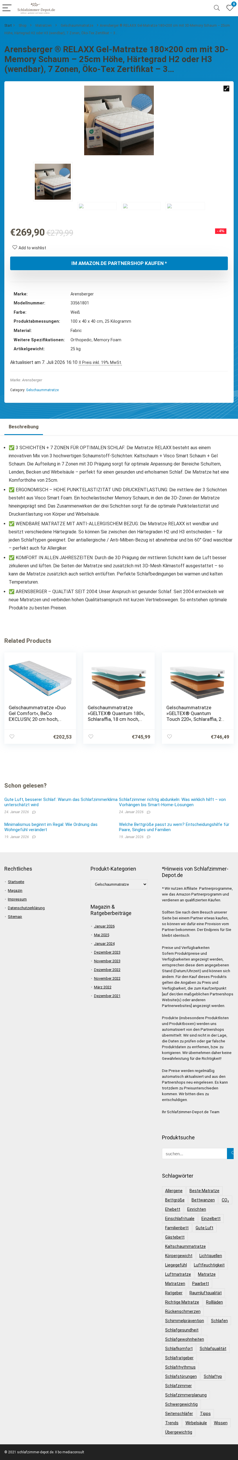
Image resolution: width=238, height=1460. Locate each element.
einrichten (196, 1209)
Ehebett (172, 1209)
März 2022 (102, 987)
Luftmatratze (178, 1274)
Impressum (17, 899)
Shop (22, 26)
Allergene (174, 1190)
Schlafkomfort (179, 1348)
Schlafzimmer (178, 1385)
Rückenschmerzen (183, 1311)
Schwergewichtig (181, 1404)
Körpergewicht (178, 1255)
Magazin (15, 890)
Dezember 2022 (107, 970)
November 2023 (107, 961)
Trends (171, 1423)
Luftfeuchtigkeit (209, 1265)
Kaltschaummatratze (185, 1246)
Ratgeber (174, 1293)
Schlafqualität (213, 1348)
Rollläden (214, 1302)
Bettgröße (175, 1200)
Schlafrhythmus (180, 1367)
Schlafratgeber (179, 1358)
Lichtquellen (210, 1255)
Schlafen (219, 1320)
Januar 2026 (104, 926)
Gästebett (175, 1237)
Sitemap (15, 916)
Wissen (221, 1423)
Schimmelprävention (184, 1320)
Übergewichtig (178, 1432)
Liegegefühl (176, 1265)
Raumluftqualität (206, 1293)
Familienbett (177, 1228)
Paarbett (200, 1283)
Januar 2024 (104, 943)
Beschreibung (24, 426)
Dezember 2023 (107, 952)
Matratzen (43, 26)
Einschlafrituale (179, 1218)
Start (8, 26)
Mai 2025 (101, 935)
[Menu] (7, 8)
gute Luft (204, 1228)
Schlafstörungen (181, 1376)
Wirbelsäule (196, 1423)
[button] (226, 88)
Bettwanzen (203, 1200)
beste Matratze (204, 1190)
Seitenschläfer (179, 1413)
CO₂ (225, 1200)
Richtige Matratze (182, 1302)
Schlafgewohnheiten (184, 1339)
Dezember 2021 (107, 996)
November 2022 (107, 978)
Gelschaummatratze (77, 26)
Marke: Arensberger (26, 380)
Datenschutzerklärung (26, 908)
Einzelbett (211, 1218)
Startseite (16, 882)
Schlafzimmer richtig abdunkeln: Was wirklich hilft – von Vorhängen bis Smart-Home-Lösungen (172, 802)
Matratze (207, 1274)
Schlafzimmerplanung (186, 1395)
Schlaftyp (213, 1376)
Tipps (205, 1413)
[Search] (217, 8)
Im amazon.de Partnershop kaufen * (119, 263)
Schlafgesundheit (182, 1330)
